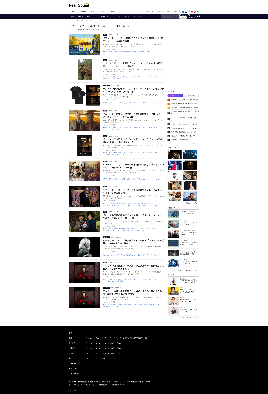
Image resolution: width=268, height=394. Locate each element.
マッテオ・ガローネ (109, 279)
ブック (192, 17)
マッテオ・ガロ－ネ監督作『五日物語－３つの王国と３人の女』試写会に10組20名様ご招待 (132, 292)
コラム (104, 338)
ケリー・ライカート (130, 51)
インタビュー (89, 338)
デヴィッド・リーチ (109, 254)
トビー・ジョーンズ (146, 51)
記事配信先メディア (118, 385)
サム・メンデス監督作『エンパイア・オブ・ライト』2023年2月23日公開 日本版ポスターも (133, 141)
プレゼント (137, 16)
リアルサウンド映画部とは (78, 382)
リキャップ (105, 343)
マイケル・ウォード (125, 102)
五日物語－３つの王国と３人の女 (125, 279)
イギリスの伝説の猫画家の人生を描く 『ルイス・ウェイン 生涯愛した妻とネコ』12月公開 (132, 216)
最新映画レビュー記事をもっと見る (185, 270)
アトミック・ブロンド (152, 255)
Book (112, 12)
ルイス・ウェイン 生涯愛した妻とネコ (114, 178)
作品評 (98, 338)
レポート (111, 338)
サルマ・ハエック (154, 279)
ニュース (118, 338)
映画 (79, 16)
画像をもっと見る (191, 203)
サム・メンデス (119, 104)
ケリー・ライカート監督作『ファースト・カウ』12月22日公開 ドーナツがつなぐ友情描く (132, 65)
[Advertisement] (148, 4)
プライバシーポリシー (76, 385)
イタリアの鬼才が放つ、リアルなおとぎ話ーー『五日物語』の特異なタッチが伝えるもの (133, 267)
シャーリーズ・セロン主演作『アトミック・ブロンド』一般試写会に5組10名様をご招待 (133, 242)
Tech (102, 12)
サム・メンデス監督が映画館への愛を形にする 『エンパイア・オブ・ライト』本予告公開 (132, 115)
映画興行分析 (127, 338)
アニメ (116, 16)
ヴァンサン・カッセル (110, 281)
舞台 (126, 16)
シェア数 (191, 95)
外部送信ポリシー (105, 385)
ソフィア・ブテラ (109, 255)
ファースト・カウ (119, 51)
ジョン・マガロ (108, 77)
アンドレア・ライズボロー (145, 178)
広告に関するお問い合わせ (134, 382)
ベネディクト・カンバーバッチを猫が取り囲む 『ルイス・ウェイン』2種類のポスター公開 (133, 166)
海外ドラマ (104, 16)
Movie (93, 12)
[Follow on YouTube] (192, 12)
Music (83, 12)
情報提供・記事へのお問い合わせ (113, 382)
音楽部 (184, 15)
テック (192, 15)
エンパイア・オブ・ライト (111, 102)
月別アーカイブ (74, 368)
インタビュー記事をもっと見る (187, 318)
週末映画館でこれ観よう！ (142, 338)
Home (74, 12)
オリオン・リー (108, 51)
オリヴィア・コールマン (139, 102)
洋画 (129, 255)
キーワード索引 (74, 373)
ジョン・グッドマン (121, 255)
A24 (138, 51)
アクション (142, 255)
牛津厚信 (120, 281)
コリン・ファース (109, 104)
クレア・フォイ (123, 180)
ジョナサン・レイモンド (130, 77)
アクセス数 (175, 95)
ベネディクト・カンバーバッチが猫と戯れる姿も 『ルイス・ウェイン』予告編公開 (133, 191)
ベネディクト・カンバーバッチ (150, 180)
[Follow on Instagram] (189, 12)
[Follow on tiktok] (195, 12)
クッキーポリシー (91, 385)
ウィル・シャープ (132, 178)
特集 (72, 16)
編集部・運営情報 (94, 382)
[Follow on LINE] (198, 12)
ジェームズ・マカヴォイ (149, 254)
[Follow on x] (186, 12)
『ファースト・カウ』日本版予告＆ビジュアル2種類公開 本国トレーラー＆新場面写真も (133, 39)
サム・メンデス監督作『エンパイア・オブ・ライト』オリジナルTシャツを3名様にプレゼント (133, 90)
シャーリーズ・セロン (135, 254)
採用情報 (148, 382)
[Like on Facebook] (183, 12)
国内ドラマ (91, 16)
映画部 (183, 17)
